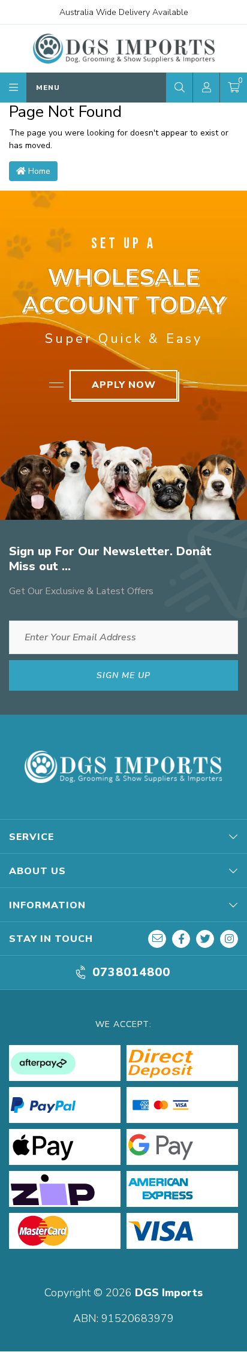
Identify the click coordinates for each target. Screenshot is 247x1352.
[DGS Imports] (124, 48)
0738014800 (131, 972)
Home (38, 171)
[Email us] (157, 939)
